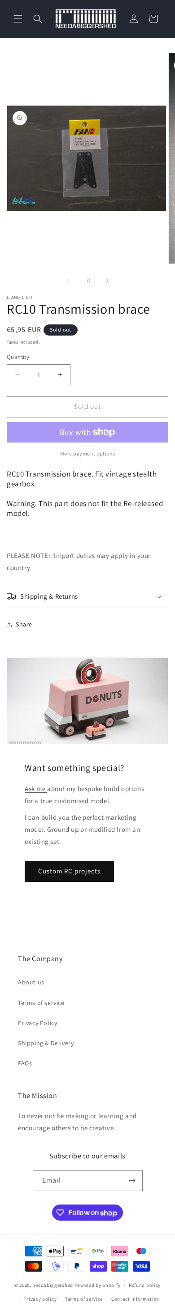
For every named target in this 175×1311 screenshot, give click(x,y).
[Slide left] (68, 280)
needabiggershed (52, 1285)
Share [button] (24, 624)
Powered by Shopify (97, 1285)
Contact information (135, 1299)
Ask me (36, 788)
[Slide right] (107, 280)
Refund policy (145, 1285)
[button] (18, 19)
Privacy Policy (37, 1023)
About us (31, 982)
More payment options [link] (87, 453)
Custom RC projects (69, 871)
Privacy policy (40, 1299)
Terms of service (41, 1003)
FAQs (25, 1063)
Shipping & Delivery (46, 1043)
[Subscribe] (132, 1180)
